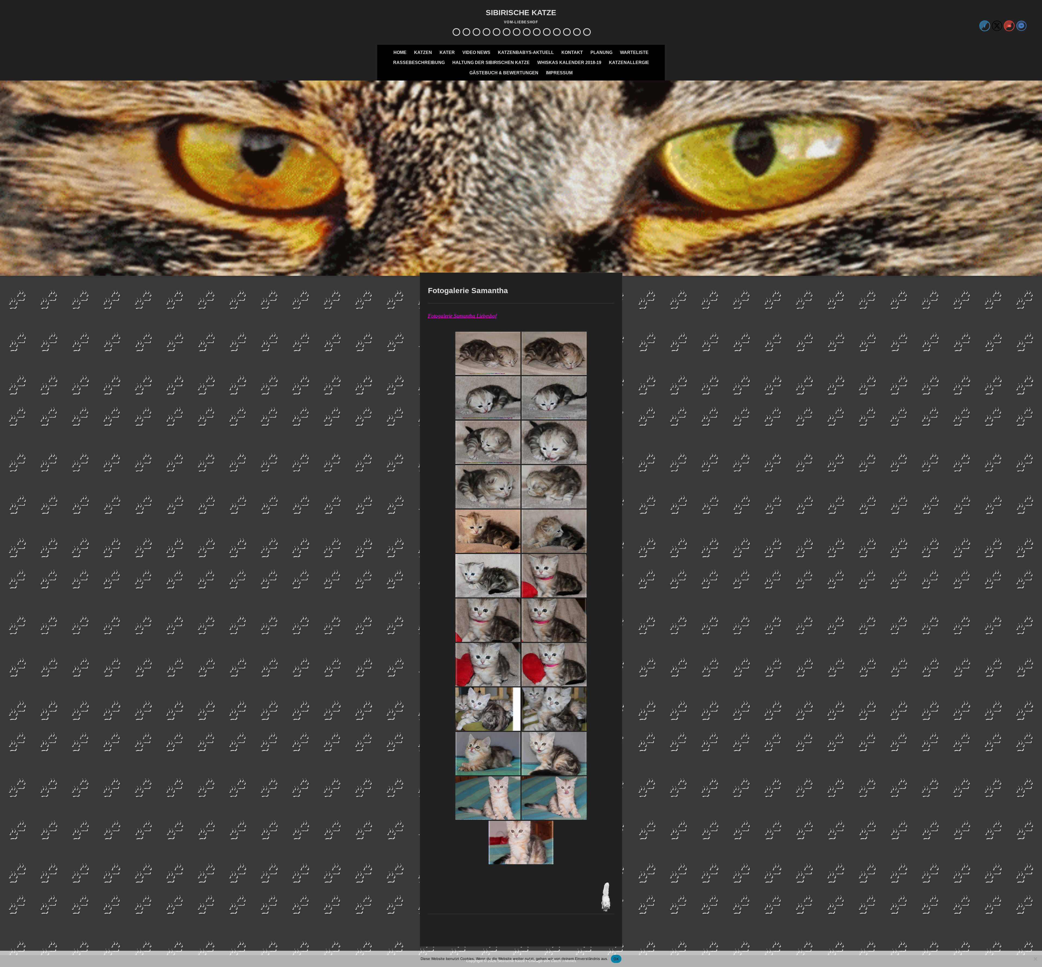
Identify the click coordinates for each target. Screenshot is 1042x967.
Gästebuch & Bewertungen (503, 73)
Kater (447, 52)
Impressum (559, 73)
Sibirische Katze (521, 12)
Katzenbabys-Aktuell (526, 52)
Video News (476, 52)
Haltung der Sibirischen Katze (491, 62)
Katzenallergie (629, 62)
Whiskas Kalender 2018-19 (569, 62)
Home (399, 52)
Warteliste (634, 52)
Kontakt (572, 52)
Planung (601, 52)
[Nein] (1035, 959)
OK (616, 959)
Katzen (423, 52)
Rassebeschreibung (419, 62)
